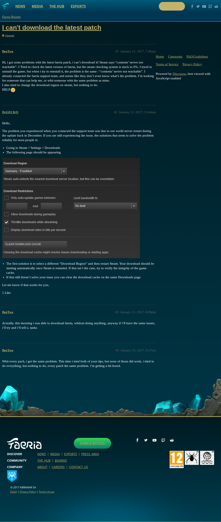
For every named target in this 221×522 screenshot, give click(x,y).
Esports (78, 6)
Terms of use (46, 492)
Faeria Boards (11, 17)
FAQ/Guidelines (197, 56)
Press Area (90, 454)
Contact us (78, 467)
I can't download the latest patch (51, 27)
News (20, 6)
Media (37, 6)
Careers (58, 467)
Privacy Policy (192, 64)
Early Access (92, 443)
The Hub (56, 6)
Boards (61, 460)
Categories (175, 56)
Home (160, 56)
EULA (13, 492)
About (42, 467)
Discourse (179, 73)
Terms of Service (167, 64)
